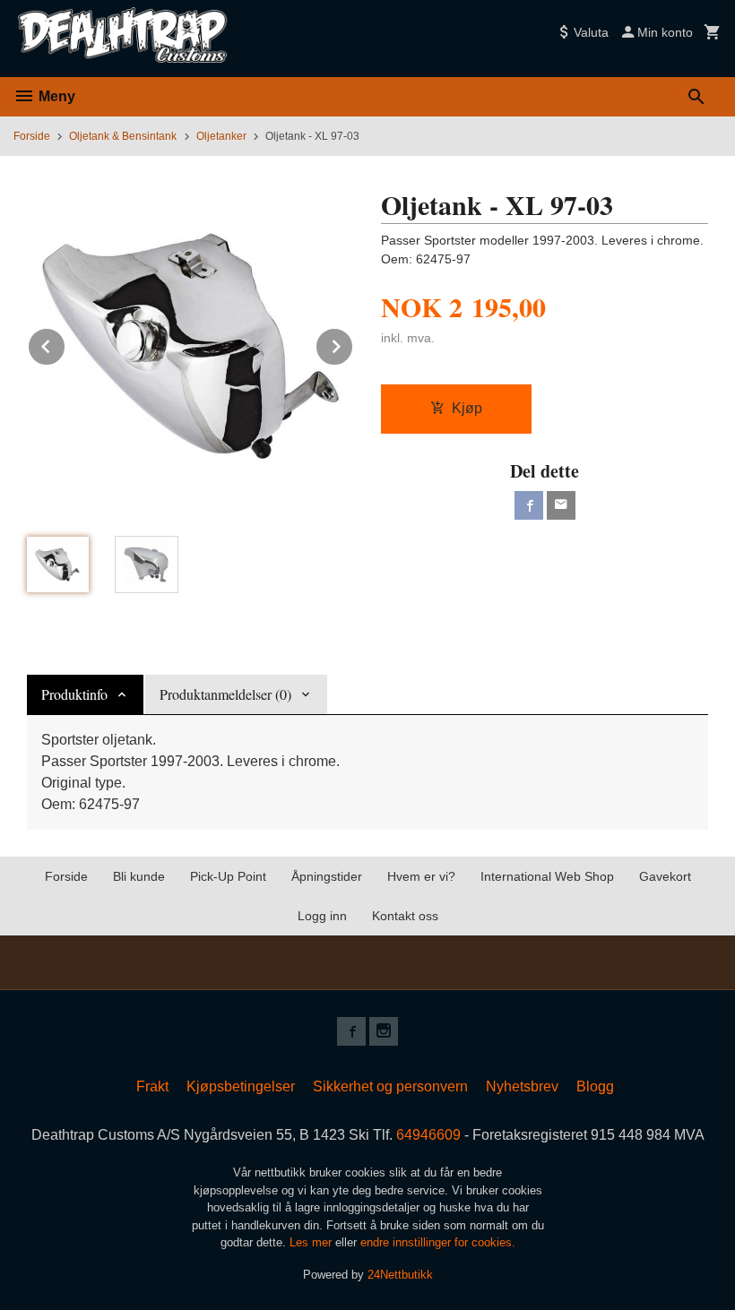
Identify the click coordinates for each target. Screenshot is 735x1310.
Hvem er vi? (421, 876)
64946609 (428, 1134)
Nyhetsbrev (522, 1086)
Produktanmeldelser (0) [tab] (225, 694)
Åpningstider (326, 876)
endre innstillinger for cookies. (437, 1242)
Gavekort (665, 876)
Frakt (152, 1086)
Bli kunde (139, 876)
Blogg (595, 1086)
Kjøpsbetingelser (240, 1086)
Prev (65, 343)
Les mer (312, 1242)
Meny (55, 96)
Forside (31, 136)
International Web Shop (547, 876)
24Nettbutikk (400, 1274)
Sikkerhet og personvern (390, 1086)
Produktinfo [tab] (74, 694)
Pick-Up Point (228, 876)
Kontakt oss (405, 916)
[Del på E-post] (561, 505)
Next (353, 343)
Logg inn (322, 916)
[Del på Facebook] (528, 505)
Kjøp (467, 408)
